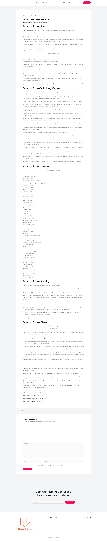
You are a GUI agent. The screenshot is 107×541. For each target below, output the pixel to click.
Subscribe (70, 502)
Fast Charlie (26, 275)
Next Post (88, 410)
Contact (56, 517)
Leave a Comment (27, 22)
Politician (65, 2)
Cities (47, 2)
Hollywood (59, 2)
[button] (87, 2)
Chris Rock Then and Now (37, 401)
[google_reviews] (87, 517)
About (50, 517)
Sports (52, 2)
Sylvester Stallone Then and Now (39, 390)
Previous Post (20, 410)
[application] (54, 3)
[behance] (84, 517)
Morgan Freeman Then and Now (39, 392)
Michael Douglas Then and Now (38, 398)
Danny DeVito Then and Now (38, 395)
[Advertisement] (53, 432)
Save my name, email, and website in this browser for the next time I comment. (43, 465)
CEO (44, 2)
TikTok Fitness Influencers (75, 2)
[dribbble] (90, 517)
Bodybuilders (38, 2)
